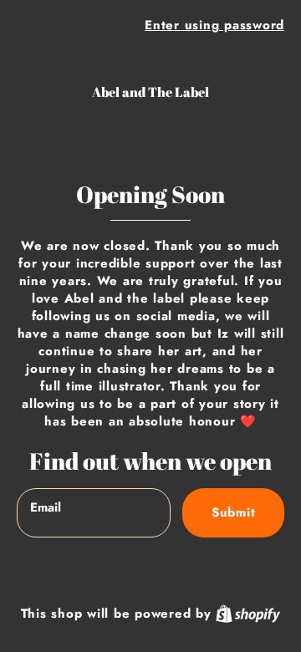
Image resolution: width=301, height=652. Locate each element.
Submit (234, 512)
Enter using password (214, 25)
